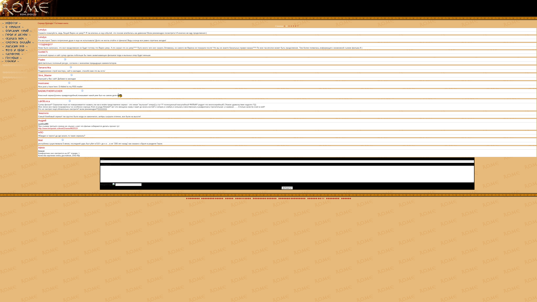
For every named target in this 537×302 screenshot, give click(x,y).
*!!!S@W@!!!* (46, 44)
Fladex (42, 59)
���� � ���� (243, 198)
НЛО (41, 132)
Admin (41, 147)
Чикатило (43, 113)
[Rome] (29, 16)
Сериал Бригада (45, 23)
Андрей (42, 120)
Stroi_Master (45, 75)
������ (346, 198)
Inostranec (44, 83)
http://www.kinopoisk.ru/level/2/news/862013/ (58, 128)
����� (229, 198)
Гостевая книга (61, 23)
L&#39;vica (44, 101)
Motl (40, 140)
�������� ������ (265, 198)
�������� (332, 198)
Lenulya (42, 29)
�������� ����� (212, 198)
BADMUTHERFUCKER (50, 91)
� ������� (193, 198)
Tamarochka (45, 67)
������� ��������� (292, 198)
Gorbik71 (43, 52)
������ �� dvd (316, 198)
